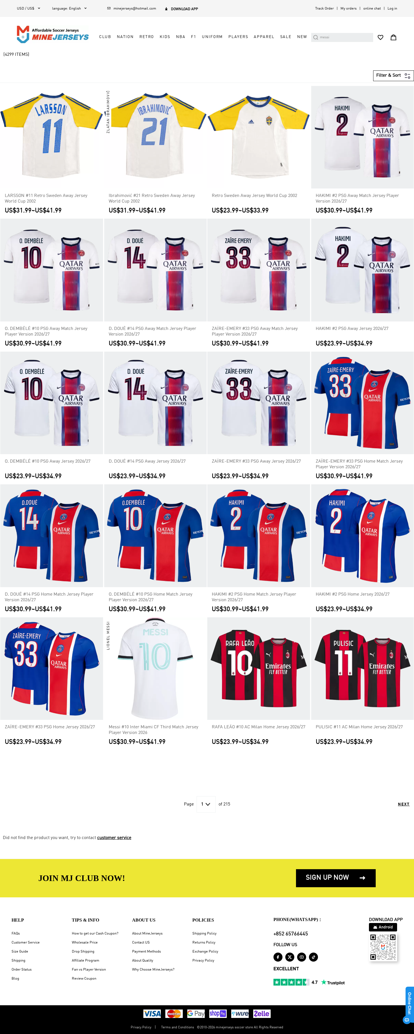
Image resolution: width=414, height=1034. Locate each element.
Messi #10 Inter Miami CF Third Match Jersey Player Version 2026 (153, 730)
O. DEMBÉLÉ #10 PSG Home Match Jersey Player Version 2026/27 (150, 597)
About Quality (142, 960)
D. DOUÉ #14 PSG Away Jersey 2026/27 (147, 461)
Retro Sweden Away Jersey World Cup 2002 (254, 196)
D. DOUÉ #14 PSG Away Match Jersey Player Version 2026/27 (152, 332)
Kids (165, 37)
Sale (285, 37)
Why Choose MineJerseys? (153, 969)
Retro (146, 37)
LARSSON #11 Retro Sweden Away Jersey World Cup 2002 (46, 199)
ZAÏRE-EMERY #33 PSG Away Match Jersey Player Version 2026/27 (255, 332)
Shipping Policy (204, 933)
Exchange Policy (205, 951)
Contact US (141, 942)
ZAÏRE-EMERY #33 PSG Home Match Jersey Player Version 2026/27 (359, 464)
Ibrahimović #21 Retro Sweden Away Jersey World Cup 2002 (152, 199)
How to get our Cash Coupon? (95, 933)
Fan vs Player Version (89, 969)
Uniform (212, 37)
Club (105, 37)
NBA (181, 37)
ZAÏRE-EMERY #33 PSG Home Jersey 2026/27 (50, 727)
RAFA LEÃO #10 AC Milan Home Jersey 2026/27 (258, 727)
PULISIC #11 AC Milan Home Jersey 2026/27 (359, 727)
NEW (302, 37)
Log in (392, 8)
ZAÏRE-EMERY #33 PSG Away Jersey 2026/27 (256, 461)
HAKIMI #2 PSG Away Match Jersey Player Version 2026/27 (357, 199)
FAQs (16, 933)
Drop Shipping (83, 951)
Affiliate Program (85, 960)
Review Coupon (84, 978)
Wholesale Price (85, 942)
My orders (348, 8)
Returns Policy (203, 942)
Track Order (324, 8)
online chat (372, 8)
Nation (125, 37)
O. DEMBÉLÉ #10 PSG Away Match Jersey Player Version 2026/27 (46, 332)
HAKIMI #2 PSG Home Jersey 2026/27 (352, 594)
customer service (114, 838)
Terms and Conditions (177, 1027)
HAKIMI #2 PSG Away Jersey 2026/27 (352, 329)
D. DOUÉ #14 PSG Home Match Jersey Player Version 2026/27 (49, 597)
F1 (193, 37)
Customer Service (26, 942)
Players (238, 37)
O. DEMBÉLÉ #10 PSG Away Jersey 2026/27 (47, 461)
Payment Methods (146, 951)
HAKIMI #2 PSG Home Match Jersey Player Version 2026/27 (254, 597)
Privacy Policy (203, 960)
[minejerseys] (56, 34)
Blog (15, 978)
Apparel (264, 37)
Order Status (22, 969)
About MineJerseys (147, 933)
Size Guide (20, 951)
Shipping (18, 960)
